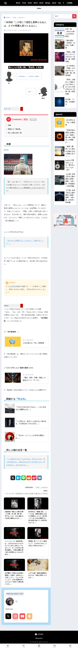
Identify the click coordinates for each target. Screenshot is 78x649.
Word (36, 3)
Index (39, 8)
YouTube (22, 620)
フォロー (39, 647)
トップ (70, 647)
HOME (40, 634)
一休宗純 (30, 76)
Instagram (15, 620)
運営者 (14, 286)
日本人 (46, 494)
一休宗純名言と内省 (21, 494)
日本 (19, 76)
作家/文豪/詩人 (35, 494)
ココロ (9, 494)
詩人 (24, 76)
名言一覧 (7, 109)
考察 (9, 125)
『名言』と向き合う (41, 487)
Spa (59, 3)
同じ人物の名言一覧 (15, 133)
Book (41, 3)
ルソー (6, 232)
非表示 (33, 119)
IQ (5, 3)
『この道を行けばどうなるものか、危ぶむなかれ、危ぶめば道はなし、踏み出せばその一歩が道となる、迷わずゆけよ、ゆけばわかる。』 (25, 462)
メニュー (55, 647)
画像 (36, 76)
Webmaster (39, 638)
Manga (47, 3)
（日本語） (69, 3)
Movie (18, 3)
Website (29, 620)
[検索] (74, 16)
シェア (23, 647)
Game (54, 3)
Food (24, 3)
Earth (30, 3)
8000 (7, 312)
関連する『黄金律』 (15, 129)
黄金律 (21, 399)
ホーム (7, 647)
